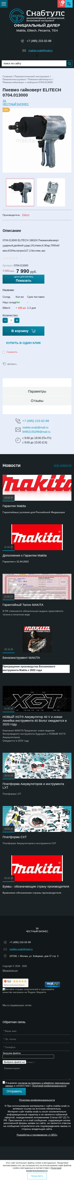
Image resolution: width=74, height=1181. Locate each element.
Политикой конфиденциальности (49, 1085)
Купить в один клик (23, 343)
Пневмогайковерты (40, 79)
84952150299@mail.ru (36, 431)
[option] (37, 140)
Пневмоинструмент (14, 79)
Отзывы (37, 401)
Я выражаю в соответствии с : (37, 1084)
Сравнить (11, 352)
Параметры (37, 391)
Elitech (25, 214)
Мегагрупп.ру (10, 970)
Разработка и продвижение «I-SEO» (37, 1134)
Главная (7, 76)
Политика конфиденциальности (37, 1100)
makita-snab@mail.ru (40, 50)
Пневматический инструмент (32, 76)
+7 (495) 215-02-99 (39, 41)
